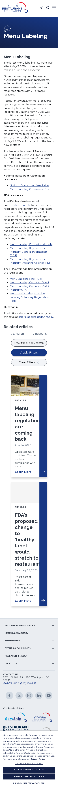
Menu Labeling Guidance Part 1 (29, 282)
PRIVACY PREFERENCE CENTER (29, 783)
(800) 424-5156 (28, 683)
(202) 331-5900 (11, 683)
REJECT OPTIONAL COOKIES (29, 776)
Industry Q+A (18, 289)
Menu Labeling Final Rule (26, 278)
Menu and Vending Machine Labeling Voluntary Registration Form (29, 297)
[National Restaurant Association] (15, 8)
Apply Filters (29, 352)
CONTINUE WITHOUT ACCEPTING (29, 764)
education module (19, 205)
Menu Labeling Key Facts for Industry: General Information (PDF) (28, 252)
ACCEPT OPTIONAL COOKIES (29, 770)
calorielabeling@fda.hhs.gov (35, 316)
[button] (48, 8)
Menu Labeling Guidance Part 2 (29, 286)
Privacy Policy (38, 759)
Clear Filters (27, 362)
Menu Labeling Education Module (31, 244)
